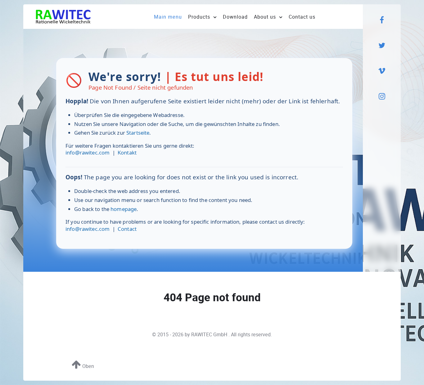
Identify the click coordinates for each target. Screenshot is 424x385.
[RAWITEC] (63, 16)
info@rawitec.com (87, 152)
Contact (127, 228)
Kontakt (127, 152)
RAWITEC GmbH (209, 334)
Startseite (137, 132)
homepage (124, 209)
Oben (87, 366)
